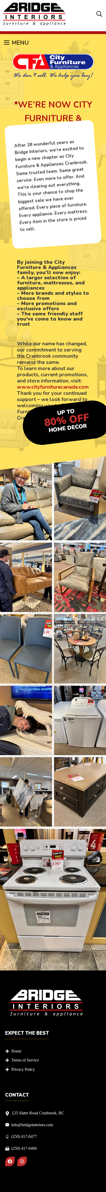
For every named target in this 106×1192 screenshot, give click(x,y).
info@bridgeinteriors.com (32, 1125)
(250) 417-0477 (24, 1136)
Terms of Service (25, 1060)
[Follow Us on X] (22, 1161)
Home (16, 1051)
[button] (99, 14)
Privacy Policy (23, 1069)
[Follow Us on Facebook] (10, 1161)
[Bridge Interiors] (34, 14)
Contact (17, 1095)
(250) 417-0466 (24, 1148)
